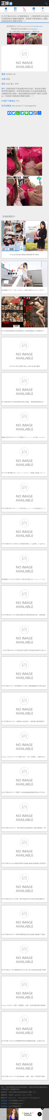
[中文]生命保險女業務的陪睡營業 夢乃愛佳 (24, 255)
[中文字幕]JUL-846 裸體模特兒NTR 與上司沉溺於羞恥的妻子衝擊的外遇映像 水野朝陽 (24, 970)
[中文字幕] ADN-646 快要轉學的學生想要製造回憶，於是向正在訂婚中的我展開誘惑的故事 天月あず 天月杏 (24, 1041)
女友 (8, 84)
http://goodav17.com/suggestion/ (24, 106)
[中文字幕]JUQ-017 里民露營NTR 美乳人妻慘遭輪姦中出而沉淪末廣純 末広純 (24, 686)
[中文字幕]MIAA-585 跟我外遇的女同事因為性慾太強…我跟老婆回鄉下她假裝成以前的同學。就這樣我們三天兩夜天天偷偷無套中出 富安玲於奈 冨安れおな (24, 615)
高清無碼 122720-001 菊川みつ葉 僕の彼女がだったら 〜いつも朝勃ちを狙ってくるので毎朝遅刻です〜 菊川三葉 (24, 579)
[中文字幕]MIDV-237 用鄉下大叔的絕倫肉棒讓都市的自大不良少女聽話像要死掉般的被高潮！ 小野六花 (24, 792)
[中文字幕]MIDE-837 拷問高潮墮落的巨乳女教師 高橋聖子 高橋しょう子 (24, 934)
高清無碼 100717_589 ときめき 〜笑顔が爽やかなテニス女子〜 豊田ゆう (24, 290)
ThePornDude (26, 32)
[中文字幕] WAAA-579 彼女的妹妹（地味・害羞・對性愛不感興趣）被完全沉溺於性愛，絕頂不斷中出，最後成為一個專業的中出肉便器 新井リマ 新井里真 (24, 1076)
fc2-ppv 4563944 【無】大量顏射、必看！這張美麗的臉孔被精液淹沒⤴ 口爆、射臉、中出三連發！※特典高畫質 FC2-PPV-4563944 (24, 1005)
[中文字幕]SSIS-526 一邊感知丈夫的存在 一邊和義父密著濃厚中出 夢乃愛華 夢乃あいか (24, 721)
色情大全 (35, 32)
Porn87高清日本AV (15, 1106)
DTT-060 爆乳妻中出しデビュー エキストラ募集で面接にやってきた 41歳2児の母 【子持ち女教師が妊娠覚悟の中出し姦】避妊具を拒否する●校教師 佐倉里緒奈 (24, 473)
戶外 (17, 84)
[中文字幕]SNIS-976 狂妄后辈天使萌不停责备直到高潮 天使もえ (24, 650)
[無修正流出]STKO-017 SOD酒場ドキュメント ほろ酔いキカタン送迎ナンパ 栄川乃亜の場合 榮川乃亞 (24, 437)
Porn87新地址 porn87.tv (17, 1100)
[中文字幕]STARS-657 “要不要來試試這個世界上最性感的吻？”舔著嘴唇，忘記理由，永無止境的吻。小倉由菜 (24, 828)
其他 (8, 79)
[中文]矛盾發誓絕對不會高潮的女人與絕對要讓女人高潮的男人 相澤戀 (24, 331)
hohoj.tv (35, 29)
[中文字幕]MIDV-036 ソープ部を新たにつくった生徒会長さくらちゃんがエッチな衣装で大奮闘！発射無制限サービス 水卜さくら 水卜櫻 (24, 508)
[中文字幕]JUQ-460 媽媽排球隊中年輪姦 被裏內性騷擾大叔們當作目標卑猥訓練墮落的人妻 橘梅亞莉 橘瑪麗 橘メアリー (24, 863)
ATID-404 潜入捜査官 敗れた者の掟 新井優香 (24, 366)
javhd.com (38, 26)
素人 (12, 84)
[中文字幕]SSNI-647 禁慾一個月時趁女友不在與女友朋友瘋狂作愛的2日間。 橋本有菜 (24, 899)
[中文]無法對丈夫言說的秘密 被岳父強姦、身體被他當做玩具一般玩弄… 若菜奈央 (24, 402)
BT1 (18, 101)
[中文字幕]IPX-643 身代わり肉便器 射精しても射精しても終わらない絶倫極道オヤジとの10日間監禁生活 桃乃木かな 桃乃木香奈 (24, 544)
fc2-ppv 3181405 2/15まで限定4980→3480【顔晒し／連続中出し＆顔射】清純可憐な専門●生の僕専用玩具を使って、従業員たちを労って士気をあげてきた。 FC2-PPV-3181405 (24, 757)
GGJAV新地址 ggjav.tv (16, 1103)
